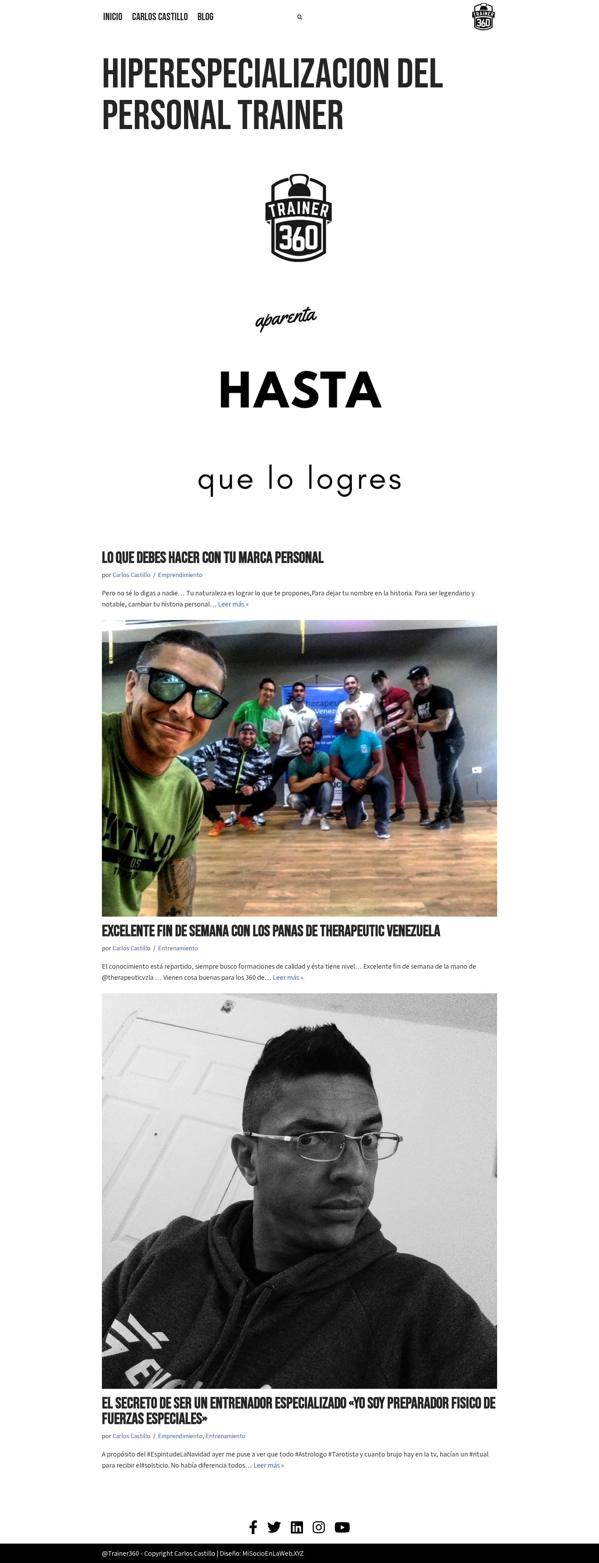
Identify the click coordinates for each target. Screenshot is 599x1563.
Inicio (112, 17)
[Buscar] (299, 16)
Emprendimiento (180, 575)
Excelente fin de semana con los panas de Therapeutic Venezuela (271, 931)
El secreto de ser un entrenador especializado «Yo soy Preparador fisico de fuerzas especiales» (298, 1411)
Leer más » (233, 604)
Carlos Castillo (160, 17)
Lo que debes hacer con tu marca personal (213, 558)
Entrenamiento (178, 948)
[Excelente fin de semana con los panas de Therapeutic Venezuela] (299, 768)
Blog (206, 17)
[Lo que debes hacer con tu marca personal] (299, 345)
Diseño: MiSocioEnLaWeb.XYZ (262, 1553)
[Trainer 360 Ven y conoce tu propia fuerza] (483, 17)
